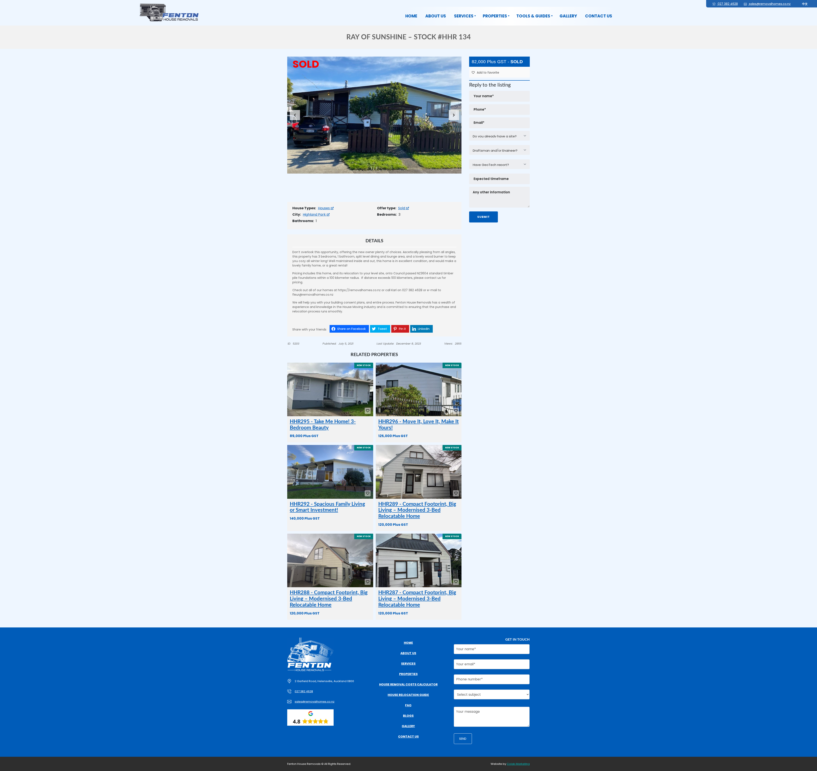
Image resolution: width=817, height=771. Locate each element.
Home (411, 16)
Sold (402, 208)
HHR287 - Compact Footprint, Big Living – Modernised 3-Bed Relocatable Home (417, 599)
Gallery (568, 16)
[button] (454, 115)
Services (463, 16)
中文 (805, 4)
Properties (495, 16)
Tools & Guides (533, 16)
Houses (324, 208)
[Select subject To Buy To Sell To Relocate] (492, 696)
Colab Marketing (518, 764)
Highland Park (315, 214)
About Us (435, 16)
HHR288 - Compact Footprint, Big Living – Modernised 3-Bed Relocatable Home (329, 599)
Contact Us (408, 736)
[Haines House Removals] (169, 12)
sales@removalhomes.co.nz (769, 4)
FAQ (408, 705)
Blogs (408, 716)
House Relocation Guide (408, 695)
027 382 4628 (727, 4)
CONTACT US (598, 16)
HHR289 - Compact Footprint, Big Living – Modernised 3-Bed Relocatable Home (417, 510)
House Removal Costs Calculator (408, 684)
